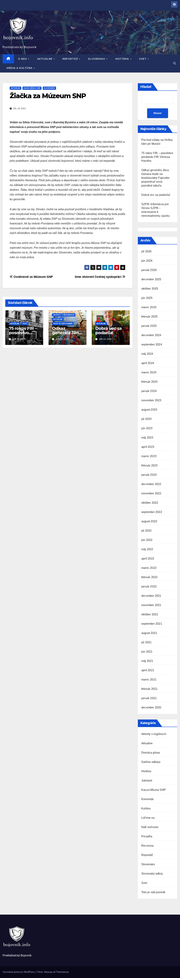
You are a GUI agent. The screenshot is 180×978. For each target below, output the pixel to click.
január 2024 (149, 391)
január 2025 (149, 325)
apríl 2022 (147, 558)
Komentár (147, 799)
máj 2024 (147, 353)
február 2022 (149, 577)
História (122, 58)
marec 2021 (148, 679)
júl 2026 (146, 251)
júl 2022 (146, 530)
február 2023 (149, 465)
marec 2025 (148, 307)
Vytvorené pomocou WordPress (19, 972)
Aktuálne (45, 58)
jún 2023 (147, 428)
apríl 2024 (147, 363)
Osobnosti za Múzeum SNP (33, 277)
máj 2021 (147, 660)
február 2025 (149, 316)
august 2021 (149, 633)
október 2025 (149, 288)
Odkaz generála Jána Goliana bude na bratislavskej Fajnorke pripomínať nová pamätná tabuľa (155, 178)
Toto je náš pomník (63, 324)
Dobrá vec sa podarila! (108, 330)
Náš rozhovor (149, 827)
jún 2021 (147, 651)
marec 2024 (148, 372)
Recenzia (147, 845)
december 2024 (151, 335)
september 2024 (151, 344)
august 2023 (149, 409)
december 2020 (151, 707)
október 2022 (149, 502)
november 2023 (151, 400)
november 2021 (151, 605)
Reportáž (70, 58)
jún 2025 (147, 297)
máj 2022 (147, 549)
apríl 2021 (147, 670)
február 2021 (149, 688)
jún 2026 (147, 260)
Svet (143, 58)
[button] (174, 63)
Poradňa (146, 836)
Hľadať (145, 87)
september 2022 (151, 512)
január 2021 (149, 698)
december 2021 (151, 595)
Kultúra (145, 808)
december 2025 (151, 279)
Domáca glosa (150, 752)
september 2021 (151, 623)
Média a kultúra (20, 68)
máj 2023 (147, 437)
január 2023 (149, 474)
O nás (23, 58)
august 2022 (149, 521)
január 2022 (149, 586)
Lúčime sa (148, 817)
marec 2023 (148, 456)
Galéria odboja (150, 761)
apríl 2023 (147, 446)
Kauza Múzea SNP (32, 88)
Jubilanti (146, 780)
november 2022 (151, 493)
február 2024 (149, 381)
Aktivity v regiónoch (63, 315)
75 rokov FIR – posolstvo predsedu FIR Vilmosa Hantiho (157, 157)
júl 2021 (146, 642)
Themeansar (62, 972)
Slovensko (97, 58)
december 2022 (151, 484)
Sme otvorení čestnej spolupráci (98, 277)
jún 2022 (147, 539)
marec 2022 (148, 567)
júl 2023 (146, 418)
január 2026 (149, 270)
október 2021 (149, 614)
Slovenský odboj (152, 873)
